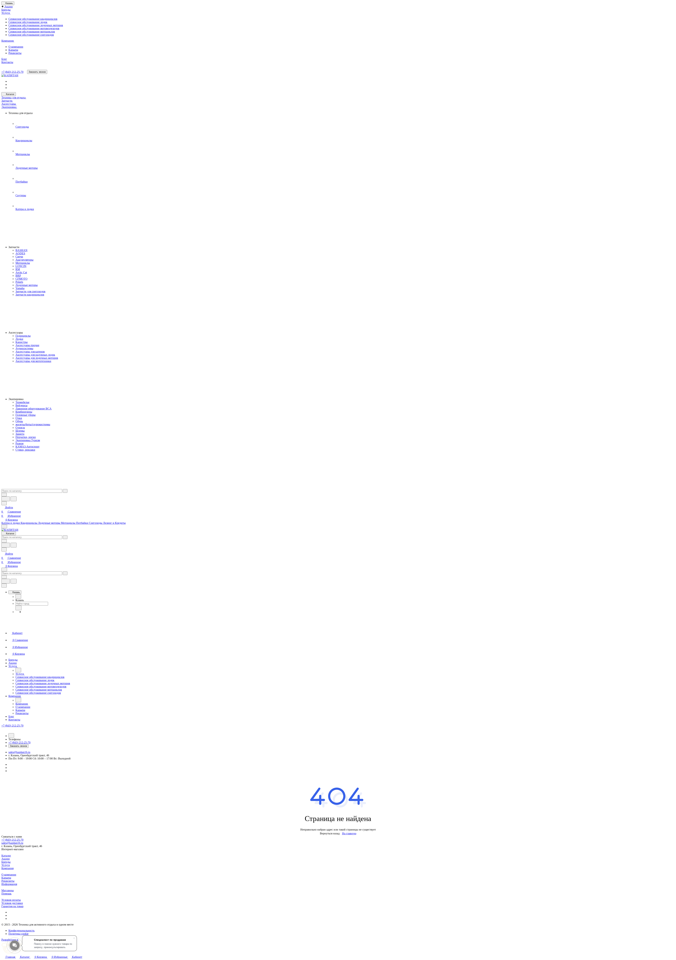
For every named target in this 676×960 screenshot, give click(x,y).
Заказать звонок (37, 72)
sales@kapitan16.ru (19, 752)
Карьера (6, 877)
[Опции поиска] (4, 494)
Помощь (6, 893)
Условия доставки (12, 903)
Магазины (7, 890)
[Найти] (14, 498)
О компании (8, 874)
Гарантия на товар (12, 906)
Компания (7, 868)
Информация (9, 884)
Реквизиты (7, 880)
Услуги (5, 865)
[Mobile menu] (4, 569)
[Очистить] (65, 491)
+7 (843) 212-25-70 (12, 71)
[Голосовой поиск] (5, 498)
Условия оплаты (11, 899)
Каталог (6, 855)
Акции (5, 858)
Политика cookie (18, 933)
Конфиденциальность (21, 930)
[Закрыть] (4, 586)
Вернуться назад (330, 833)
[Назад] (18, 596)
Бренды (6, 861)
